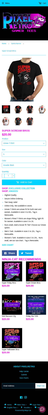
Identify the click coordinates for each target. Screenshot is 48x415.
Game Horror (16, 43)
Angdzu (13, 191)
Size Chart (7, 245)
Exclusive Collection (22, 188)
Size (3, 150)
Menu (7, 3)
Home (4, 43)
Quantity (5, 172)
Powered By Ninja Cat (23, 410)
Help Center (24, 371)
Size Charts (24, 378)
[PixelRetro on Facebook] (21, 398)
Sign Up (40, 386)
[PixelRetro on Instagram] (25, 398)
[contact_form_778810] (42, 409)
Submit (24, 375)
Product (5, 139)
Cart (44, 3)
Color (4, 161)
